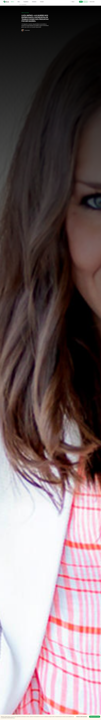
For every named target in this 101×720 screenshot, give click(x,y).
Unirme (81, 1)
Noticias (12, 1)
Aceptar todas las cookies (94, 716)
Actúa (19, 1)
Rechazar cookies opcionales (81, 716)
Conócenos (34, 1)
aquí (14, 717)
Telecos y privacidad (25, 12)
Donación (85, 1)
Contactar (42, 1)
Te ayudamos (25, 1)
